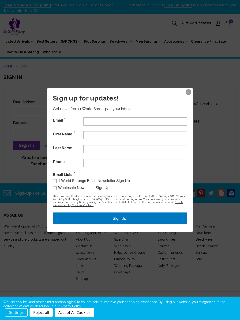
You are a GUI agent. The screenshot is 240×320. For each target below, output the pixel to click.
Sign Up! (120, 218)
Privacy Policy (70, 306)
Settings (16, 312)
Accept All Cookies (74, 312)
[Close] (188, 92)
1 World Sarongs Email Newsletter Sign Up (94, 180)
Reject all (41, 312)
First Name (62, 134)
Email (58, 120)
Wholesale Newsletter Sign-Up (83, 187)
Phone (59, 162)
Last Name (62, 148)
